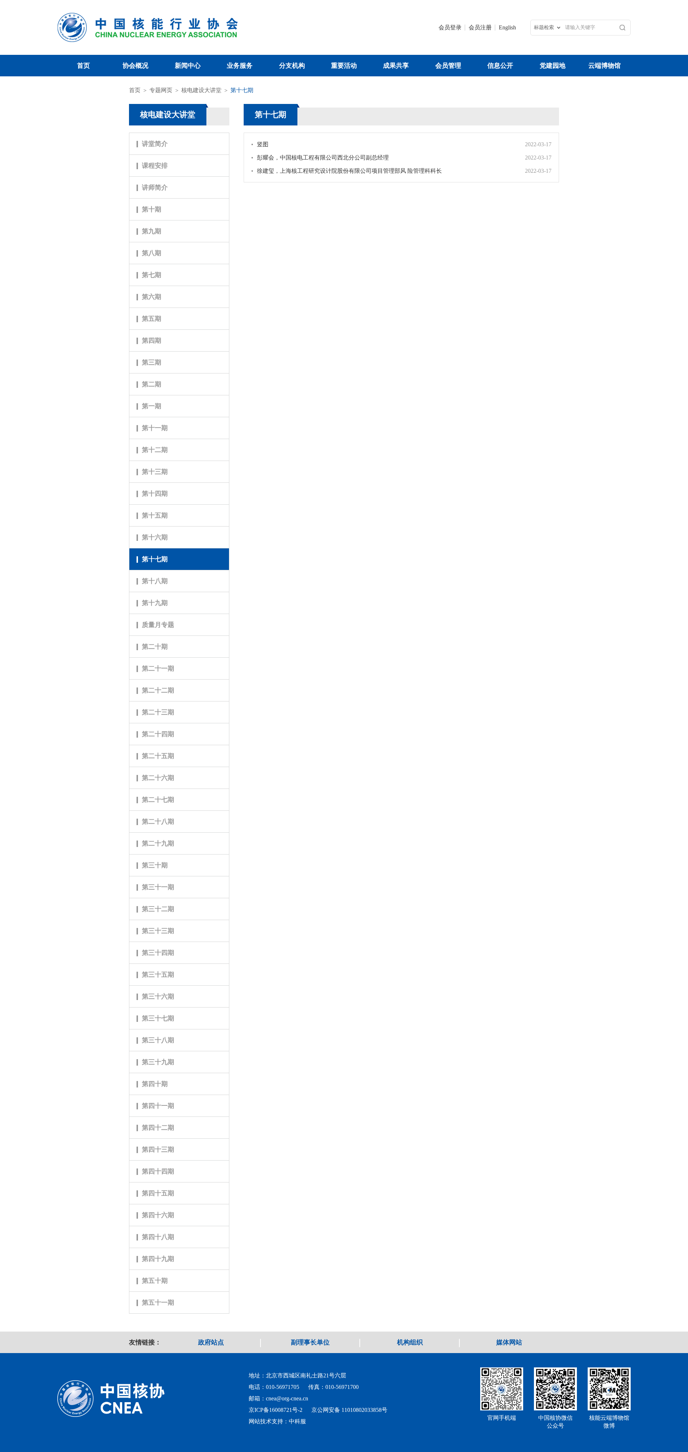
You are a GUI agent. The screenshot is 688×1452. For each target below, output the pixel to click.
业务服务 (240, 65)
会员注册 (480, 27)
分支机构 (292, 65)
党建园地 (552, 65)
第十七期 (241, 90)
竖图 (259, 144)
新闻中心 (188, 65)
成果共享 (396, 65)
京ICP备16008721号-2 (275, 1410)
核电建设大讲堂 (201, 90)
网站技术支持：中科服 (277, 1421)
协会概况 (135, 65)
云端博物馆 (604, 65)
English (507, 27)
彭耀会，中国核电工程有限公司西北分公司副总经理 (320, 157)
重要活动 (344, 65)
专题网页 (160, 90)
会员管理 (448, 65)
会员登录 (450, 27)
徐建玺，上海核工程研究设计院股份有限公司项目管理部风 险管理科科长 (346, 171)
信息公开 (500, 65)
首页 (83, 65)
